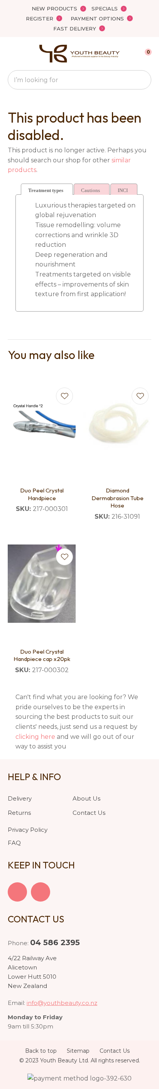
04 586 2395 (55, 942)
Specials (104, 8)
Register (39, 18)
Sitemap (78, 1050)
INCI (123, 190)
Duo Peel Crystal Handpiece (42, 494)
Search (142, 79)
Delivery (20, 798)
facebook (17, 892)
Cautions (90, 190)
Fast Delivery (74, 28)
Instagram (40, 892)
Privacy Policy (27, 829)
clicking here (35, 736)
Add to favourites (64, 396)
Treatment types (45, 190)
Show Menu (12, 53)
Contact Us (89, 812)
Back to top (41, 1050)
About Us (86, 798)
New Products (54, 8)
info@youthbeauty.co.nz (62, 1002)
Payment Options (97, 18)
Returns (19, 812)
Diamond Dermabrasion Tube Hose (117, 498)
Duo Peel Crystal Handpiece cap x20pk (42, 655)
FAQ (14, 842)
